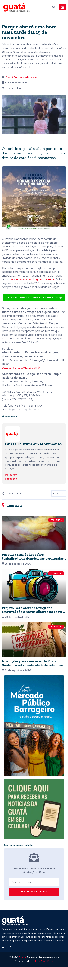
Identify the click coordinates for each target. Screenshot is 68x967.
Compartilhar (14, 88)
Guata (22, 957)
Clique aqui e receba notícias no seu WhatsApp (34, 297)
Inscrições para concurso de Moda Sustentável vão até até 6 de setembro (33, 663)
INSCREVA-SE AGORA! (34, 891)
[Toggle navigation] (62, 7)
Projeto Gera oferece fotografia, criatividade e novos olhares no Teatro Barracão (33, 612)
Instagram (11, 475)
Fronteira (58, 493)
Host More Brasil (44, 961)
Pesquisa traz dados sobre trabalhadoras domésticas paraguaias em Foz (33, 558)
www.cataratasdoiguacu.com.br (21, 367)
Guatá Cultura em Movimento (23, 77)
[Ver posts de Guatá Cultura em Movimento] (12, 433)
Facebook (11, 478)
